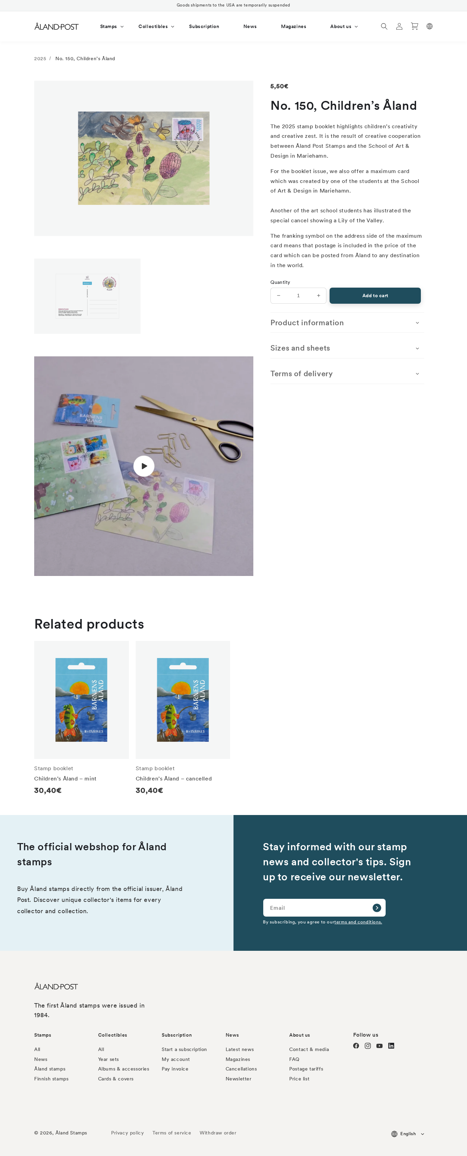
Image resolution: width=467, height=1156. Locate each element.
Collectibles (113, 1035)
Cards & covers (116, 1078)
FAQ (294, 1059)
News (40, 1059)
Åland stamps (49, 1069)
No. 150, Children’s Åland (85, 58)
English (408, 1133)
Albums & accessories (123, 1069)
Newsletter (239, 1078)
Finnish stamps (51, 1078)
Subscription (177, 1035)
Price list (299, 1078)
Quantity (280, 282)
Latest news (240, 1049)
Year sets (108, 1059)
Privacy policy (127, 1132)
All (37, 1049)
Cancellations (241, 1069)
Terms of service (171, 1132)
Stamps (43, 1035)
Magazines (238, 1059)
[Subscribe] (376, 907)
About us (299, 1035)
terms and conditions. (358, 921)
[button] (107, 26)
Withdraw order (218, 1132)
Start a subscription (184, 1049)
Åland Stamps (71, 1132)
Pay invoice (175, 1069)
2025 (40, 58)
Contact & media (309, 1049)
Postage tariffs (306, 1069)
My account (176, 1059)
